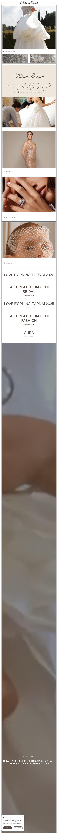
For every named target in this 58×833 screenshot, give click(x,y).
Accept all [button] (7, 828)
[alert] (13, 823)
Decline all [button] (18, 828)
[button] (3, 2)
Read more (13, 825)
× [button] (22, 816)
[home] (29, 2)
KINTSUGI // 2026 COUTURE (8, 51)
